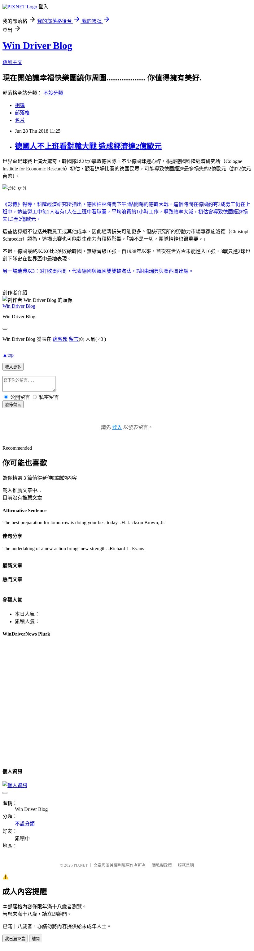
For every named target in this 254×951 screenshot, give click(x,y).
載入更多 (13, 367)
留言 (74, 339)
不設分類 (53, 93)
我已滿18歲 (15, 938)
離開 (36, 938)
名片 (20, 120)
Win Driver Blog (37, 45)
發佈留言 (13, 404)
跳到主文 (12, 62)
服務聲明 (186, 865)
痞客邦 (60, 339)
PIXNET (81, 865)
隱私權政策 (162, 865)
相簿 (20, 105)
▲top (8, 355)
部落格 (22, 112)
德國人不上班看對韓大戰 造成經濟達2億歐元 (88, 146)
